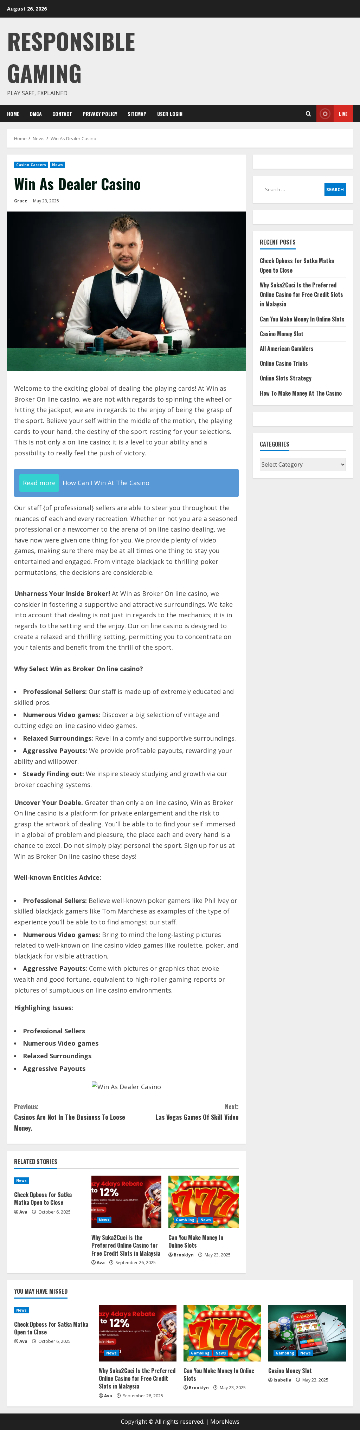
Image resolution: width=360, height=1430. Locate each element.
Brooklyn (184, 1255)
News (57, 164)
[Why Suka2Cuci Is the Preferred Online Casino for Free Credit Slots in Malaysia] (126, 1202)
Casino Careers (31, 164)
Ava (23, 1212)
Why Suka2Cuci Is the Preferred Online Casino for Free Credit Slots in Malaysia (125, 1245)
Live (343, 113)
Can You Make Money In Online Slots (195, 1241)
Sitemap (137, 113)
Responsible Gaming (71, 57)
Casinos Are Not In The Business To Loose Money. (69, 1117)
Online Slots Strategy (285, 378)
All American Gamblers (287, 348)
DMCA (36, 113)
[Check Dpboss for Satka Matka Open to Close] (49, 1180)
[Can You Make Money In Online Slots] (203, 1202)
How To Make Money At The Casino (301, 393)
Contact (62, 113)
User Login (169, 113)
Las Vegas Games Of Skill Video (197, 1112)
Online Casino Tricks (284, 363)
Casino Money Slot (281, 334)
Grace (20, 201)
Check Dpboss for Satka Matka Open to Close (43, 1198)
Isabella (282, 1380)
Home (13, 113)
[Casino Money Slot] (307, 1333)
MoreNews (224, 1421)
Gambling (185, 1219)
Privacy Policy (100, 113)
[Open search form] (308, 114)
